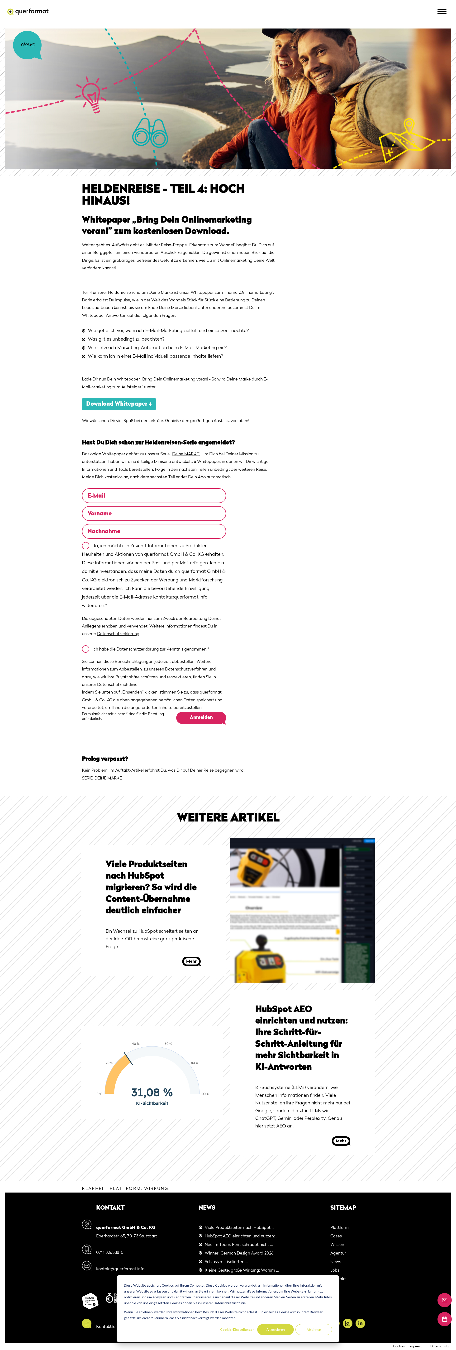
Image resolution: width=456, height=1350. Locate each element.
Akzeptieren (275, 1329)
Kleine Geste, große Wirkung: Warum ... (242, 1270)
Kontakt (338, 1279)
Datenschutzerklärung (118, 634)
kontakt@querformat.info (120, 1269)
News (335, 1262)
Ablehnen (314, 1329)
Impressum (417, 1346)
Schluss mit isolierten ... (226, 1262)
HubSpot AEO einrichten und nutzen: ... (242, 1236)
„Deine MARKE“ (185, 454)
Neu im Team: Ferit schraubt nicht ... (239, 1245)
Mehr (191, 961)
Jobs (334, 1270)
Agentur (338, 1253)
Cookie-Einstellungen (237, 1329)
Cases (336, 1236)
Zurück (27, 45)
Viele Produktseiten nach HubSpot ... (239, 1228)
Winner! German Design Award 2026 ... (241, 1253)
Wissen (337, 1245)
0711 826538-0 (110, 1252)
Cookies (399, 1346)
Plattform (339, 1228)
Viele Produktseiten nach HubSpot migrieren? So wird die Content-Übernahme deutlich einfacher (151, 888)
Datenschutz (439, 1346)
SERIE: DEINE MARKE (102, 778)
